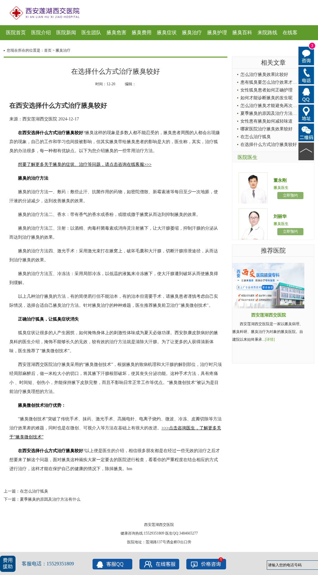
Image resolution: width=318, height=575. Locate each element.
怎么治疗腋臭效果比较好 (264, 74)
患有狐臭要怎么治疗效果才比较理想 (275, 82)
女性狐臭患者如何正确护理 (266, 90)
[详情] (270, 339)
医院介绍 (41, 32)
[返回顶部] (306, 151)
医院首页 (16, 32)
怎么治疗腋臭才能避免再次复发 (270, 105)
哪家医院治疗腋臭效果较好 (266, 129)
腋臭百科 (242, 32)
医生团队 (91, 32)
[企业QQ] (306, 94)
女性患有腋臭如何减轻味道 (266, 121)
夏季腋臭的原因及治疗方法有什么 (50, 499)
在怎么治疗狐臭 (34, 491)
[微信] (306, 132)
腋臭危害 (116, 32)
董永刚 (280, 180)
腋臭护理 (217, 32)
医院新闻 (66, 32)
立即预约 (290, 195)
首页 (48, 50)
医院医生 (247, 157)
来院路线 (267, 32)
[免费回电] (306, 75)
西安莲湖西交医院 (268, 315)
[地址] (306, 113)
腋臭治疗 (192, 32)
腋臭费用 (142, 32)
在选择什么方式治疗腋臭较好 (268, 144)
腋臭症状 (167, 32)
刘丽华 (280, 216)
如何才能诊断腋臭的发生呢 (266, 98)
